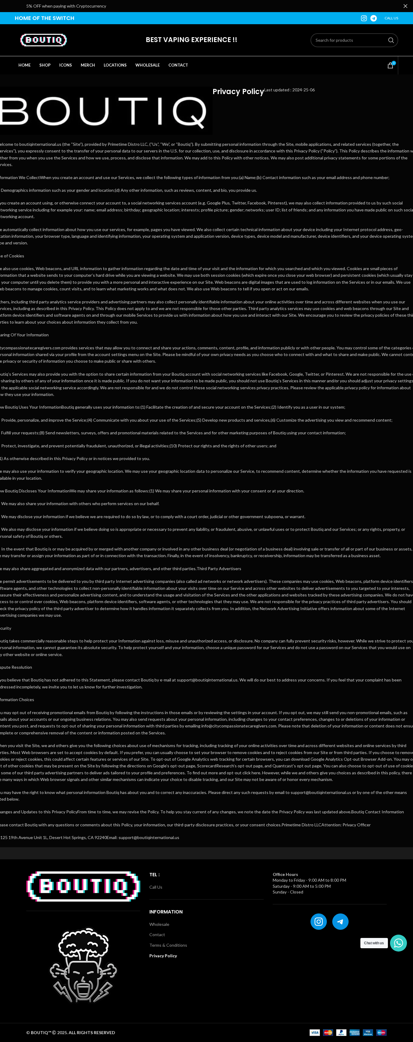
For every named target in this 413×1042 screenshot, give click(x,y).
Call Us (155, 887)
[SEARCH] (391, 40)
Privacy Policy (163, 955)
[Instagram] (319, 921)
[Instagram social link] (364, 18)
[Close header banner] (405, 6)
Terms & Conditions (168, 945)
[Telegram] (340, 921)
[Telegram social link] (374, 18)
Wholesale (159, 924)
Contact (157, 934)
